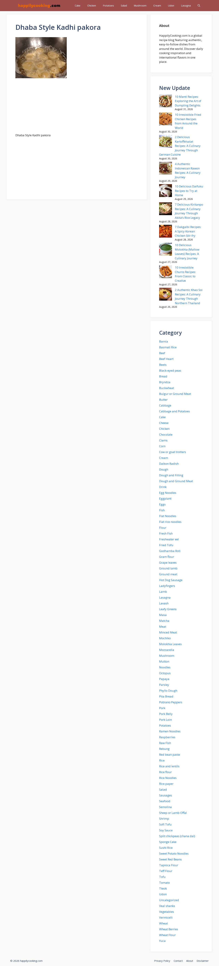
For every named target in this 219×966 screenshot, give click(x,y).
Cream (157, 5)
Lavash (164, 603)
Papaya (164, 679)
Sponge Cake (167, 842)
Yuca (162, 941)
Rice (162, 760)
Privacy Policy (162, 960)
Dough (163, 469)
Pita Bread (166, 696)
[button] (199, 5)
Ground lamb (168, 568)
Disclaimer (203, 960)
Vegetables (166, 912)
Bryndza (164, 382)
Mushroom (140, 5)
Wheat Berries (168, 929)
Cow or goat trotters (172, 452)
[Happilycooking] (38, 5)
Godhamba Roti (170, 551)
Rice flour (165, 772)
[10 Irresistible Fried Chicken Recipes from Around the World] (165, 119)
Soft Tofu (165, 824)
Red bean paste (169, 755)
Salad (124, 5)
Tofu (162, 877)
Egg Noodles (167, 493)
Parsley (164, 685)
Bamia (163, 341)
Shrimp (164, 819)
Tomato (164, 883)
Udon (171, 5)
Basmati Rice (168, 347)
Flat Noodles (167, 516)
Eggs (162, 504)
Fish (162, 510)
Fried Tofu (166, 545)
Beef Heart (166, 359)
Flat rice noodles (170, 522)
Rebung (164, 749)
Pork (162, 708)
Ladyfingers (167, 586)
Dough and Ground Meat (176, 481)
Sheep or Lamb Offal (173, 813)
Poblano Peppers (170, 702)
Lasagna (186, 5)
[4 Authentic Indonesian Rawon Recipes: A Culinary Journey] (165, 169)
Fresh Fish (166, 533)
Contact (178, 960)
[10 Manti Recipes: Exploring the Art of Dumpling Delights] (165, 101)
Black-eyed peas (170, 370)
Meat (162, 626)
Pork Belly (166, 714)
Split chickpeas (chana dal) (177, 836)
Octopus (165, 673)
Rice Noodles (168, 778)
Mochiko (165, 638)
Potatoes (108, 5)
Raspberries (167, 737)
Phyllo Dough (168, 690)
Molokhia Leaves (170, 644)
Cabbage (165, 405)
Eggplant (165, 498)
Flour (162, 528)
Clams (163, 440)
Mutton (164, 661)
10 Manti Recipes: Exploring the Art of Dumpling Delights (188, 101)
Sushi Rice (166, 848)
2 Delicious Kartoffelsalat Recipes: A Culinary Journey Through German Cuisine (180, 145)
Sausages (165, 795)
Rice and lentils (169, 766)
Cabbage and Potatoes (174, 411)
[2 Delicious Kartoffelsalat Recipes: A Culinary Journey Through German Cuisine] (165, 142)
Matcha (164, 621)
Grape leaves (168, 562)
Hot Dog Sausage (170, 580)
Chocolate (165, 434)
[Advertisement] (76, 108)
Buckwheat (166, 388)
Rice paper (166, 784)
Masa (163, 615)
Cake (77, 5)
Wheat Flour (167, 935)
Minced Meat (168, 632)
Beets (162, 365)
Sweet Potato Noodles (174, 853)
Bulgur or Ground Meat (175, 394)
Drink (162, 487)
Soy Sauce (166, 830)
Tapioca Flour (168, 865)
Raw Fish (165, 743)
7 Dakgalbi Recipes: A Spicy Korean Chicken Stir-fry (188, 231)
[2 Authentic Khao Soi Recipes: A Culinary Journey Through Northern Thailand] (165, 295)
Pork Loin (165, 720)
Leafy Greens (168, 609)
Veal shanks (167, 906)
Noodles (164, 667)
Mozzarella (166, 650)
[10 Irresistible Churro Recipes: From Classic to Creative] (165, 272)
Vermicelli (166, 917)
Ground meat (168, 574)
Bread (163, 376)
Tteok (163, 888)
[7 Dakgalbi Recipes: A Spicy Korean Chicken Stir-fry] (165, 232)
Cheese (164, 423)
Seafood (164, 801)
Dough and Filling (171, 475)
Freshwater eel (169, 539)
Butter (163, 400)
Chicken (91, 5)
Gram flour (166, 557)
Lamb (163, 592)
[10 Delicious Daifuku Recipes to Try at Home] (165, 191)
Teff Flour (165, 871)
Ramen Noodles (170, 731)
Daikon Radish (169, 464)
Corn (162, 446)
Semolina (165, 807)
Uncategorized (169, 900)
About (189, 960)
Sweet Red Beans (170, 859)
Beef (162, 353)
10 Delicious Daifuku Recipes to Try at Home (189, 190)
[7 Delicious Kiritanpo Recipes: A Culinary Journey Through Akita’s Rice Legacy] (165, 209)
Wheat (163, 923)
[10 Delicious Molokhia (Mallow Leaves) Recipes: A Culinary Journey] (165, 250)
